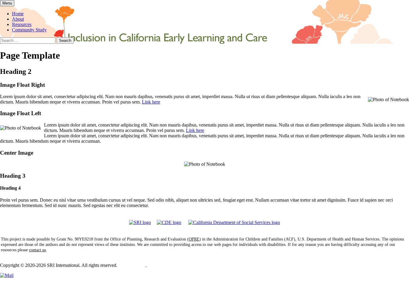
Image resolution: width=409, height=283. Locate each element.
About (18, 19)
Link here (151, 101)
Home (18, 13)
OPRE (194, 239)
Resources (21, 24)
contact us (37, 250)
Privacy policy (132, 265)
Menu (7, 3)
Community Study (29, 29)
